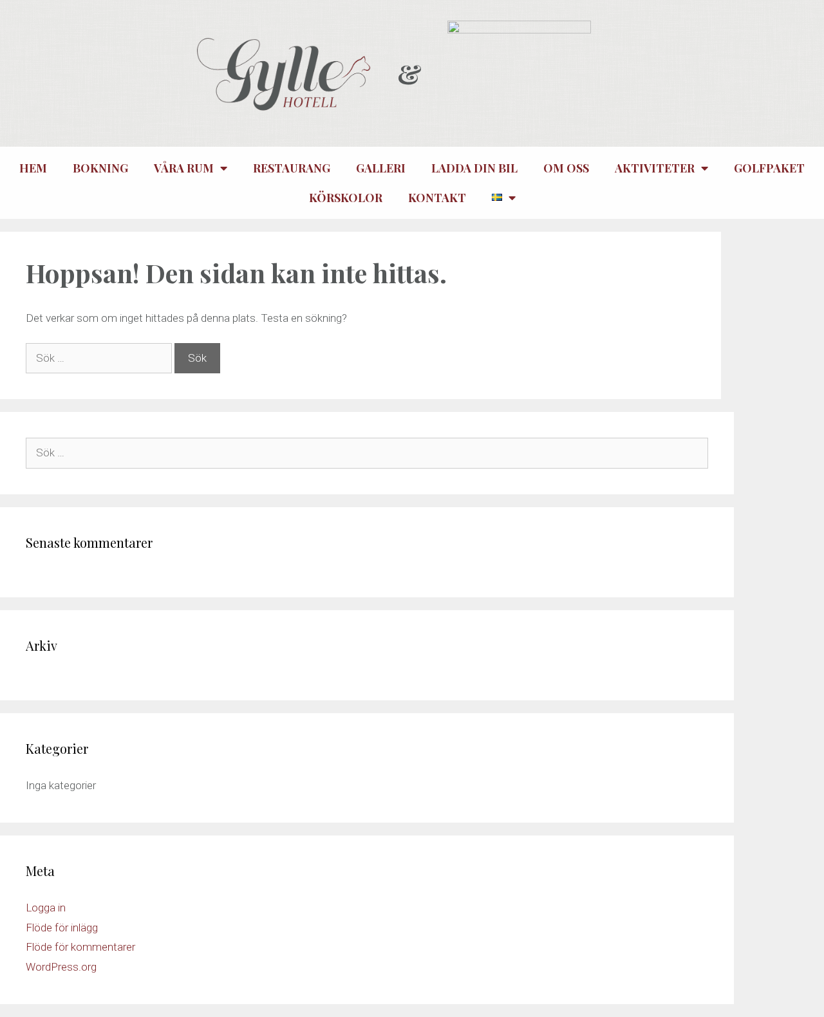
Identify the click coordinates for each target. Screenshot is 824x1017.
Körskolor (345, 197)
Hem (33, 168)
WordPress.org (61, 966)
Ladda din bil (474, 168)
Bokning (100, 168)
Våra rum (184, 168)
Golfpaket (769, 168)
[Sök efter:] (100, 357)
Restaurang (291, 168)
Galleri (381, 168)
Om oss (566, 168)
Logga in (46, 907)
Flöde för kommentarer (80, 946)
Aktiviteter (655, 168)
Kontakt (437, 197)
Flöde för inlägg (62, 927)
